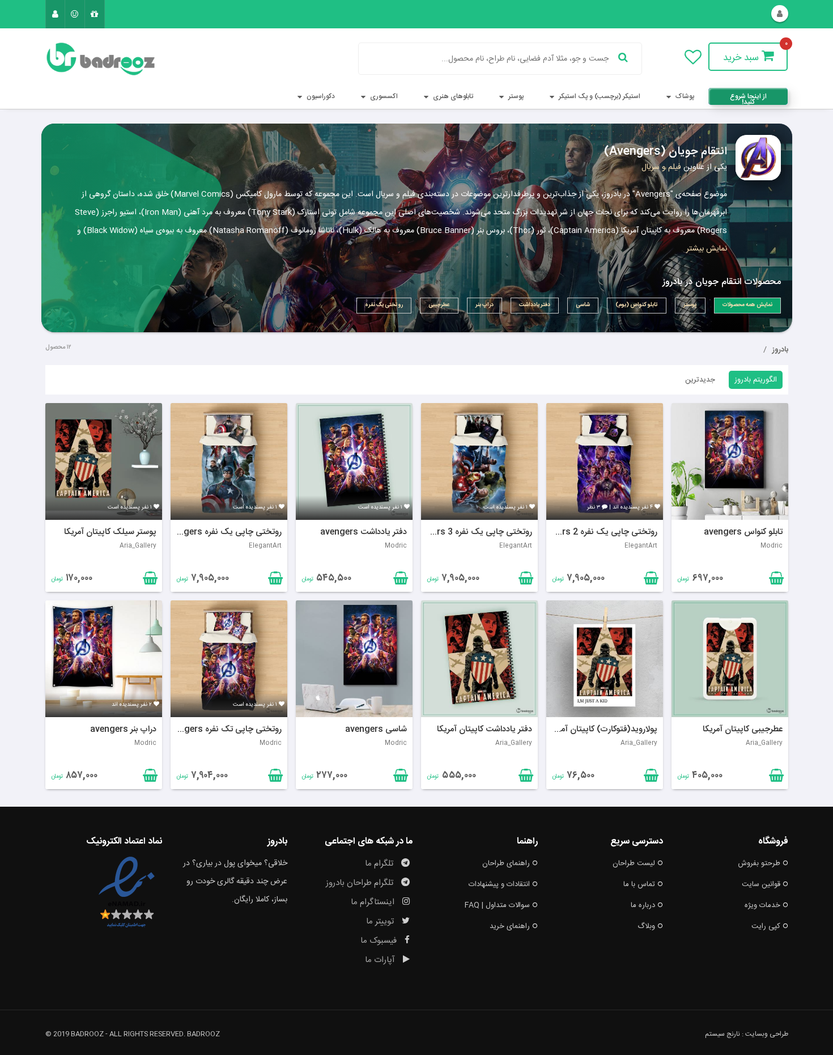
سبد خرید (742, 58)
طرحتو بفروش (759, 863)
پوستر (515, 96)
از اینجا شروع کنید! (748, 98)
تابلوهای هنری (452, 96)
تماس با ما (639, 884)
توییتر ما (381, 921)
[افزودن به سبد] (148, 580)
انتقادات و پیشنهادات (499, 884)
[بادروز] (103, 59)
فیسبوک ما (379, 941)
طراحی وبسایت (766, 1034)
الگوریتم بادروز (755, 380)
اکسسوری (383, 96)
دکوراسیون (320, 96)
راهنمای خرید (510, 926)
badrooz (203, 1034)
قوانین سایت (761, 884)
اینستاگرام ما (374, 902)
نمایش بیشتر (706, 249)
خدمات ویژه (762, 905)
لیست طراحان (634, 863)
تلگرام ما (380, 864)
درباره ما (643, 905)
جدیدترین (700, 380)
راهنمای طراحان (506, 863)
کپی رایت (765, 926)
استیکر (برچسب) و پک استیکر (598, 96)
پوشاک (684, 96)
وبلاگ (646, 926)
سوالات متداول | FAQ (497, 905)
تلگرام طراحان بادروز (361, 883)
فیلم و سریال (661, 167)
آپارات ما (381, 960)
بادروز (780, 350)
